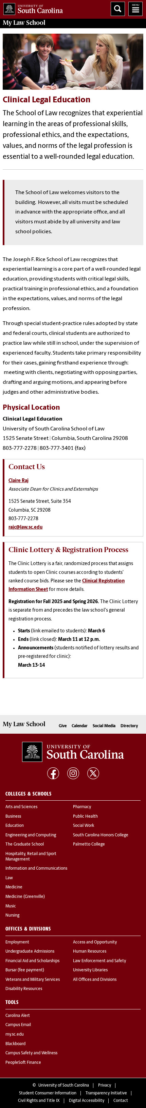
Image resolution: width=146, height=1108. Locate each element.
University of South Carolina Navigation (135, 9)
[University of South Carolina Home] (31, 7)
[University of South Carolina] (73, 751)
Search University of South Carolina (118, 9)
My (24, 23)
